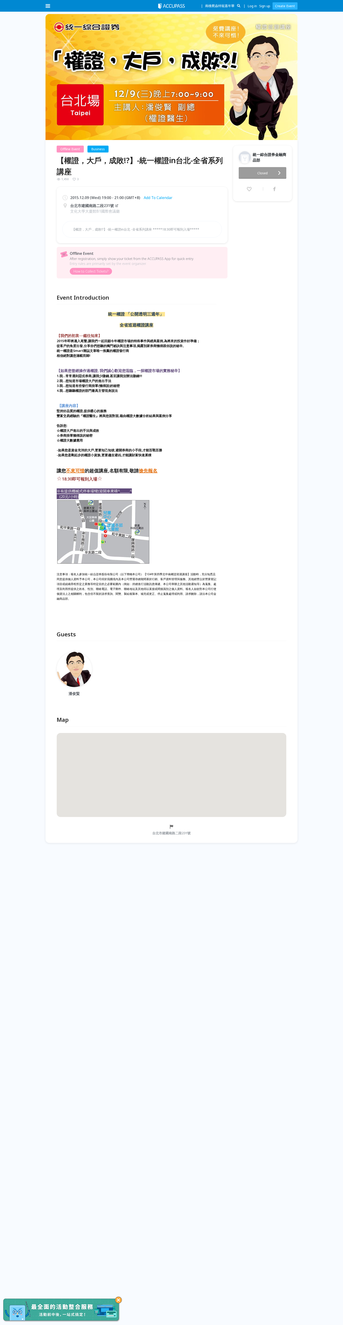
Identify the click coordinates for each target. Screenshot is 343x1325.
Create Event (285, 6)
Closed (262, 173)
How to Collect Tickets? (91, 271)
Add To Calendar (158, 197)
